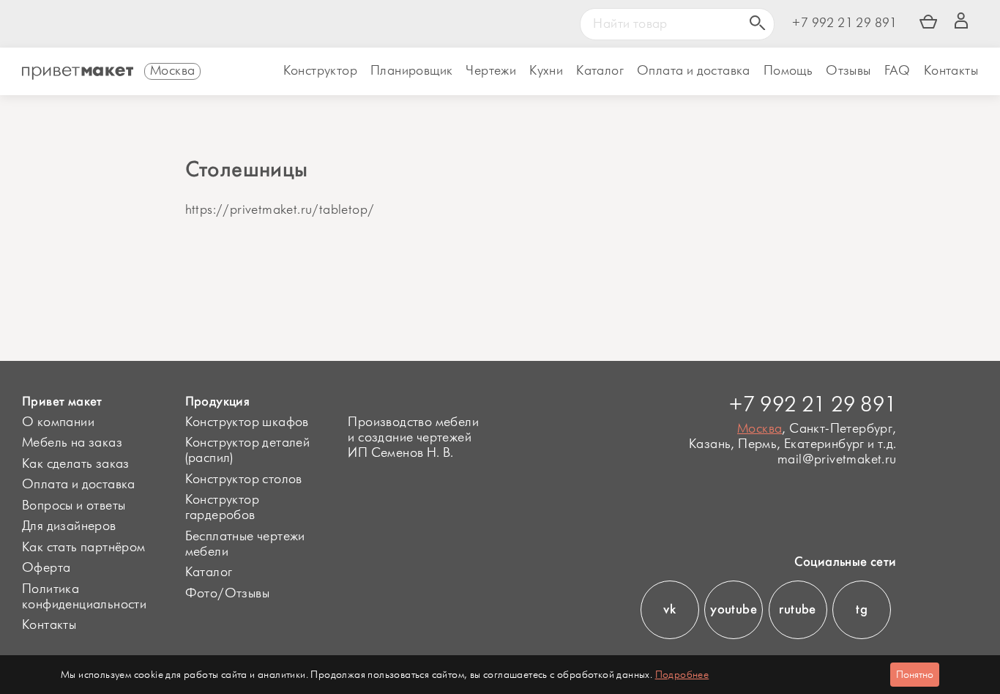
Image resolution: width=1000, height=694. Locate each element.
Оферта (46, 568)
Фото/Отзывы (227, 594)
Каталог (600, 71)
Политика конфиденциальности (84, 597)
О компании (58, 422)
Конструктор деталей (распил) (247, 450)
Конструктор (320, 71)
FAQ (897, 71)
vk (669, 609)
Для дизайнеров (69, 526)
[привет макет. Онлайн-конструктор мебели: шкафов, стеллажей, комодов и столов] (77, 73)
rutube (797, 609)
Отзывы (848, 71)
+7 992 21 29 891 (844, 23)
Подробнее (682, 674)
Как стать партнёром (84, 548)
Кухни (546, 71)
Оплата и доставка (78, 485)
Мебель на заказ (72, 443)
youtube (733, 609)
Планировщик (411, 71)
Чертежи (491, 71)
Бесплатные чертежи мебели (245, 544)
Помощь (788, 71)
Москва (759, 429)
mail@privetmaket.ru (836, 460)
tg (861, 609)
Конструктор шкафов (247, 422)
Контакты (951, 71)
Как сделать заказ (76, 464)
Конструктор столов (243, 479)
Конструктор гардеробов (222, 507)
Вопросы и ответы (73, 506)
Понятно (914, 674)
